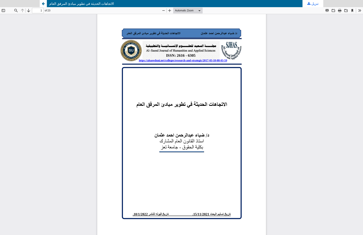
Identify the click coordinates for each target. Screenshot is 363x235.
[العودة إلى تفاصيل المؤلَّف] (43, 3)
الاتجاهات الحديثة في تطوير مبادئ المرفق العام (81, 3)
